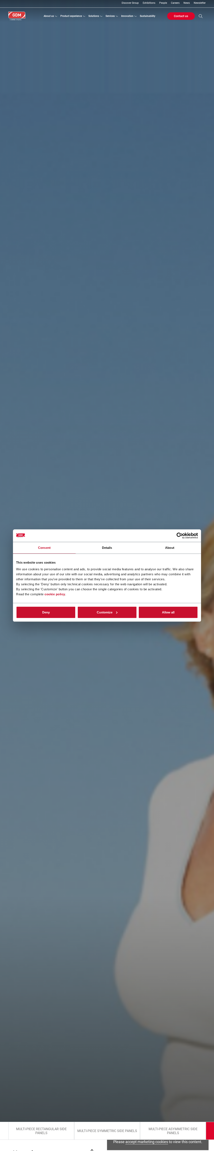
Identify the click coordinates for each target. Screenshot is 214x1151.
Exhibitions (149, 3)
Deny (46, 612)
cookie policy (55, 594)
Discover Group (130, 3)
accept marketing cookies (146, 1142)
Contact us (181, 16)
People (163, 3)
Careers (175, 3)
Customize (104, 612)
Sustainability (147, 16)
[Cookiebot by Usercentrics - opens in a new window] (179, 536)
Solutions (93, 16)
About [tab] (169, 547)
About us (49, 16)
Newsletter (200, 3)
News (186, 3)
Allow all (168, 612)
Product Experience (71, 16)
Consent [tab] (44, 547)
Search (200, 16)
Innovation (127, 16)
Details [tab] (107, 547)
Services (110, 16)
